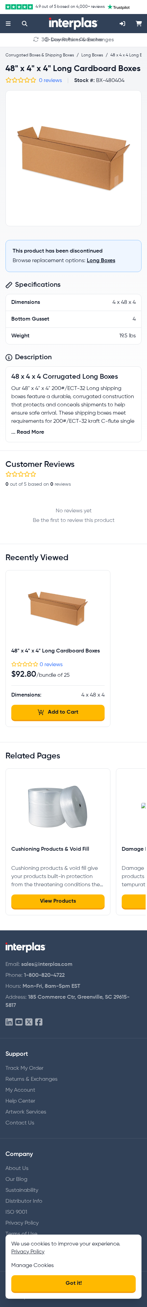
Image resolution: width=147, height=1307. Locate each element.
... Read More (27, 432)
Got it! (74, 1283)
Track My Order (24, 1068)
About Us (16, 1168)
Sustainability (21, 1190)
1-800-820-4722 (44, 975)
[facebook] (38, 1022)
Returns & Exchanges (31, 1079)
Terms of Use (21, 1234)
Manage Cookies (32, 1265)
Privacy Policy (22, 1223)
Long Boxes (101, 261)
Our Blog (16, 1179)
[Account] (122, 23)
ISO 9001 (16, 1212)
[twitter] (28, 1022)
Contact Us (19, 1123)
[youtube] (19, 1022)
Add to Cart (63, 712)
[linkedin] (9, 1022)
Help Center (20, 1101)
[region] (73, 158)
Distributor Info (23, 1201)
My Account (20, 1090)
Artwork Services (25, 1112)
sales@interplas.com (46, 964)
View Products (58, 901)
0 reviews (50, 80)
